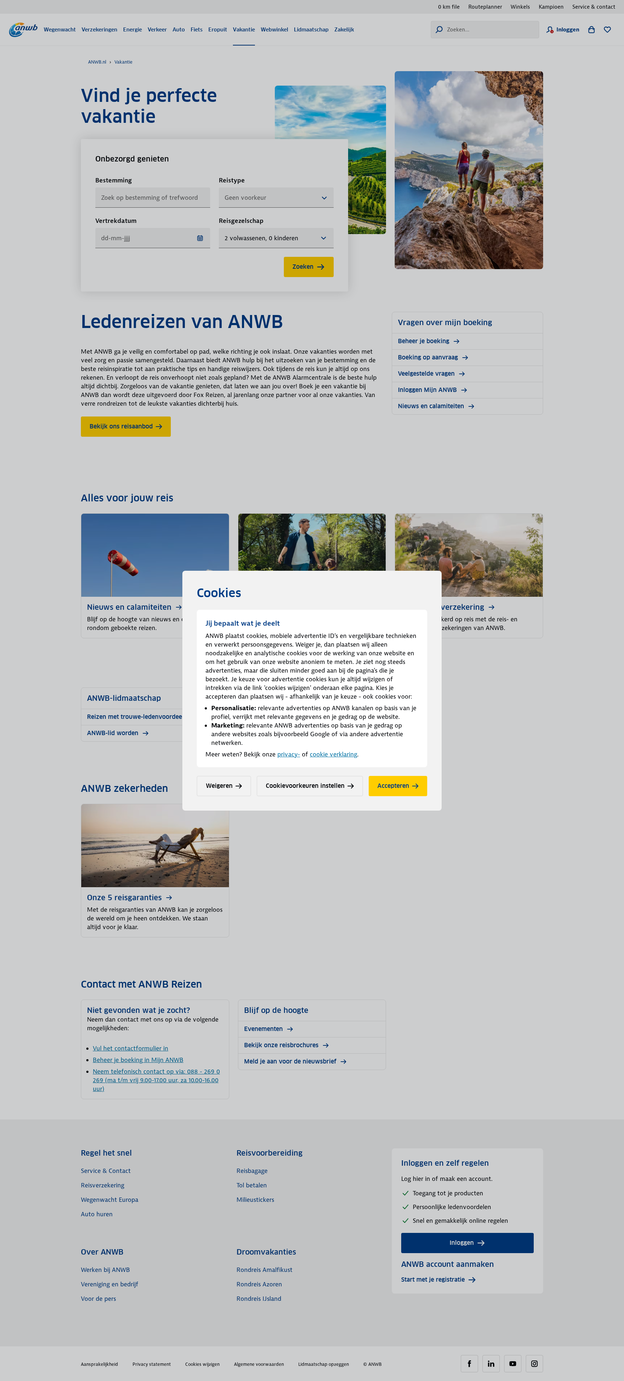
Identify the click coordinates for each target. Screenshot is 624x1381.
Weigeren (219, 786)
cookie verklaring (333, 754)
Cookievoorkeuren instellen (305, 786)
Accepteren (393, 786)
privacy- (288, 754)
